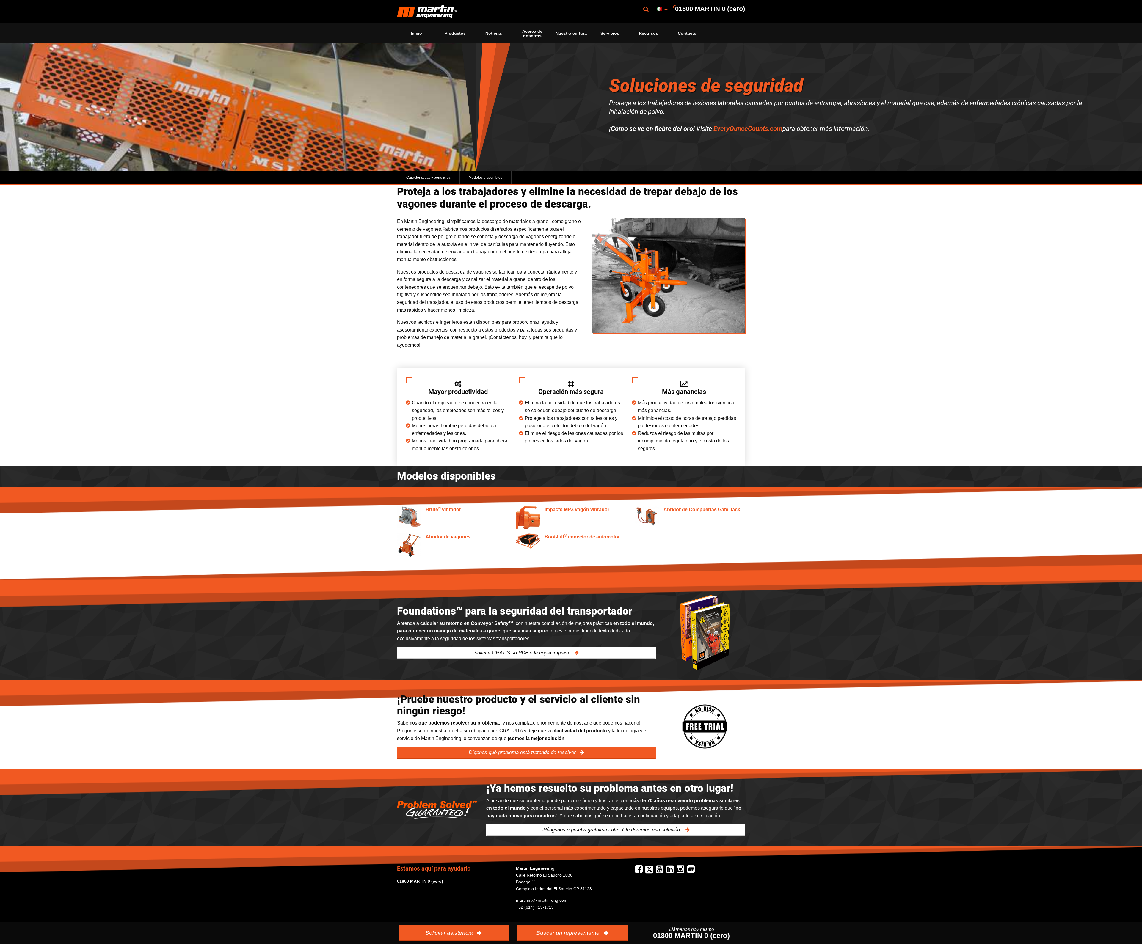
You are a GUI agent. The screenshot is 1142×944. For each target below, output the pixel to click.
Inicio (416, 33)
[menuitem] (427, 11)
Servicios (609, 33)
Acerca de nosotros (532, 33)
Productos (455, 33)
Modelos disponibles (485, 177)
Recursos (648, 33)
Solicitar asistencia (449, 933)
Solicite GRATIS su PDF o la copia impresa (523, 653)
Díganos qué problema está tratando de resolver (523, 752)
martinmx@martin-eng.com (541, 900)
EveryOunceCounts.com (747, 128)
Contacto (687, 33)
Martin (427, 12)
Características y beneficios (428, 177)
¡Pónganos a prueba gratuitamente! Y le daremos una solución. (612, 830)
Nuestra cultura (571, 33)
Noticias (493, 33)
